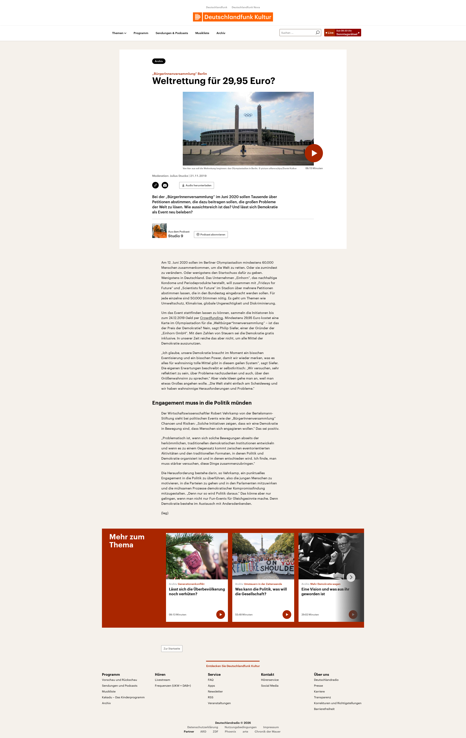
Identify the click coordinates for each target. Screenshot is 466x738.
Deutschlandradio (326, 679)
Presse (318, 685)
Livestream (162, 679)
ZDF (215, 731)
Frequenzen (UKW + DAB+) (173, 685)
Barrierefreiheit (324, 709)
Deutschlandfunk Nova (246, 7)
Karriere (319, 691)
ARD (203, 731)
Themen (117, 33)
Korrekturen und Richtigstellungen (338, 703)
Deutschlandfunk (216, 7)
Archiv (220, 33)
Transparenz (322, 697)
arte (245, 731)
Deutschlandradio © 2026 (233, 722)
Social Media (270, 685)
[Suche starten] (317, 32)
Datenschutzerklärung (202, 727)
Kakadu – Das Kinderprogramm (123, 697)
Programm (141, 33)
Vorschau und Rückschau (119, 679)
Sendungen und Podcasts (119, 685)
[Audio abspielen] (314, 153)
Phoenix (230, 731)
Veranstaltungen (219, 703)
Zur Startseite (172, 648)
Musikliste (202, 33)
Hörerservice (270, 679)
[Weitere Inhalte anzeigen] (349, 577)
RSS (210, 697)
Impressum (271, 727)
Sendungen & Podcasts (172, 33)
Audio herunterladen (199, 185)
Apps (211, 685)
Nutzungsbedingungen (241, 727)
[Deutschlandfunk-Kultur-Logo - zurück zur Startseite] (233, 16)
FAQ (211, 679)
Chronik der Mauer (268, 731)
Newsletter (215, 691)
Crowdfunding (211, 318)
